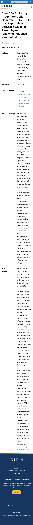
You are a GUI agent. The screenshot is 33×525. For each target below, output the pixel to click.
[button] (30, 2)
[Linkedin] (20, 505)
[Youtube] (24, 505)
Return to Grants (9, 43)
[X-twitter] (12, 505)
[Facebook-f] (8, 505)
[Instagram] (16, 505)
